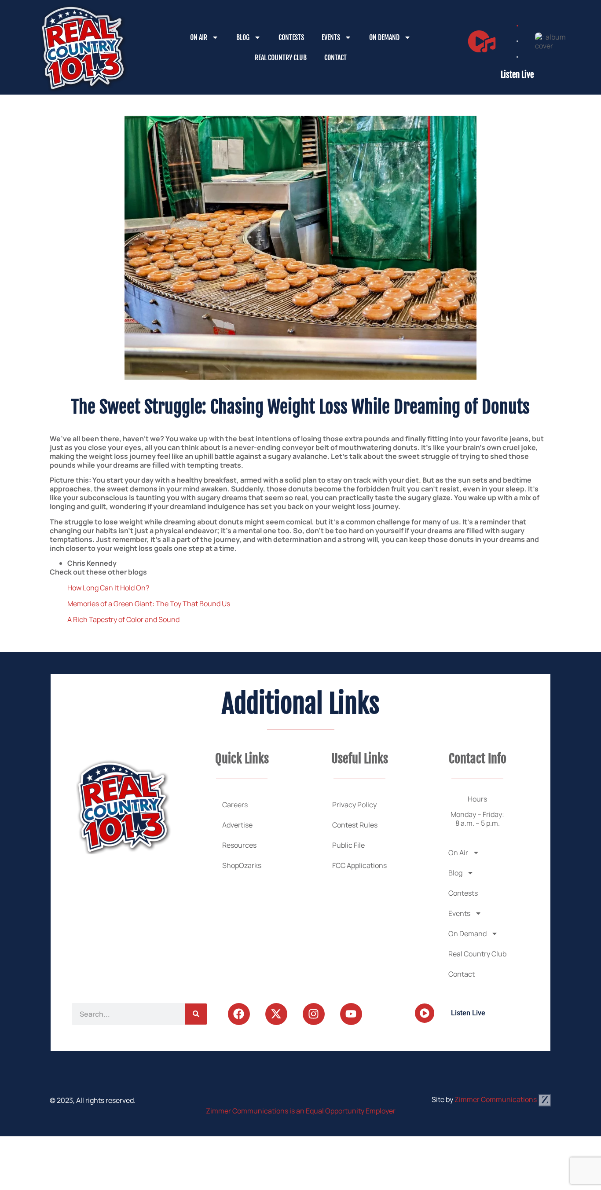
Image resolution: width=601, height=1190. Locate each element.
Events (331, 37)
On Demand (384, 37)
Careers (235, 804)
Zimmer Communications (496, 1099)
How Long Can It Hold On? (108, 588)
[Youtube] (351, 1014)
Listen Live (517, 75)
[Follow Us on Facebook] (239, 1014)
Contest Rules (354, 825)
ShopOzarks (241, 865)
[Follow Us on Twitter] (276, 1014)
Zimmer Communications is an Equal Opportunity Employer (301, 1111)
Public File (348, 845)
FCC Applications (359, 865)
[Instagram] (314, 1014)
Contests (291, 37)
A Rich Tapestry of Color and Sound (123, 619)
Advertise (237, 825)
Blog (242, 37)
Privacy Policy (354, 804)
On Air (198, 37)
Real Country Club (281, 57)
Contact (335, 57)
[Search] (196, 1014)
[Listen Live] (481, 41)
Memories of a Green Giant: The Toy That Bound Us (148, 603)
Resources (239, 845)
